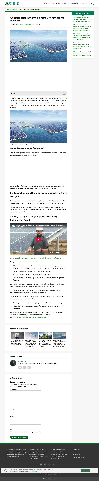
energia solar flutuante (42, 317)
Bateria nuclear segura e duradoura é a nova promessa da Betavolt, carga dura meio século (17, 342)
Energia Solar (12, 9)
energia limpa (18, 317)
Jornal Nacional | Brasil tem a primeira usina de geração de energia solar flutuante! (35, 258)
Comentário (13, 389)
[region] (38, 76)
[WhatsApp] (49, 464)
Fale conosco (76, 451)
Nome (12, 409)
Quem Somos (76, 449)
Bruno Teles (19, 24)
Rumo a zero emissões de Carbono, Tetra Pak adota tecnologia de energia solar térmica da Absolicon (45, 343)
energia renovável (28, 317)
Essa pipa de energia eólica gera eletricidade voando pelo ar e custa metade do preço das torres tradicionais (31, 343)
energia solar (63, 98)
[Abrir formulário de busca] (92, 3)
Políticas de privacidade (79, 457)
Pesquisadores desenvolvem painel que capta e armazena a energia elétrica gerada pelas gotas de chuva (59, 343)
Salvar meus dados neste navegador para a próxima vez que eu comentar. (25, 432)
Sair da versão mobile (49, 479)
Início (8, 9)
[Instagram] (24, 367)
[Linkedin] (29, 367)
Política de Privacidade (32, 471)
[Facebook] (20, 367)
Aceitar (85, 470)
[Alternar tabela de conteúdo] (63, 93)
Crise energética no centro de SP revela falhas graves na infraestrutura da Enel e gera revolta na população (82, 19)
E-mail (12, 416)
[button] (92, 4)
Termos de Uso (77, 454)
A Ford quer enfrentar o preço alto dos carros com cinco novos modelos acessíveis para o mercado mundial (82, 53)
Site (11, 423)
